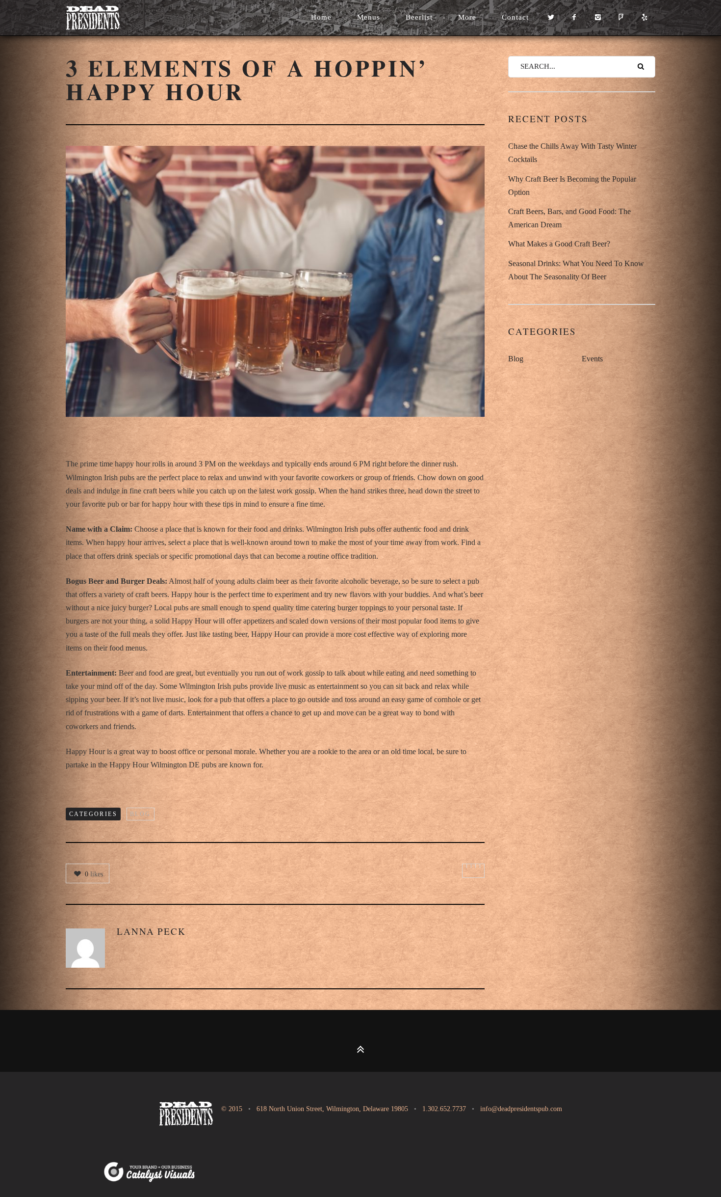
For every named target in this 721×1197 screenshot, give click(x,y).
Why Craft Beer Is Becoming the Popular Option (572, 185)
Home (321, 17)
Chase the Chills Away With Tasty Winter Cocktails (572, 152)
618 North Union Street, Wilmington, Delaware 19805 (332, 1109)
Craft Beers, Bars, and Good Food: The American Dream (569, 218)
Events (592, 358)
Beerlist (419, 17)
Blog (140, 814)
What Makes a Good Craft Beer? (559, 244)
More (467, 17)
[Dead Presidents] (105, 17)
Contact (515, 17)
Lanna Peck (151, 931)
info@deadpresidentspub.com (521, 1109)
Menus (368, 17)
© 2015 (230, 1109)
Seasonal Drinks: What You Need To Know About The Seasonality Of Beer (576, 270)
